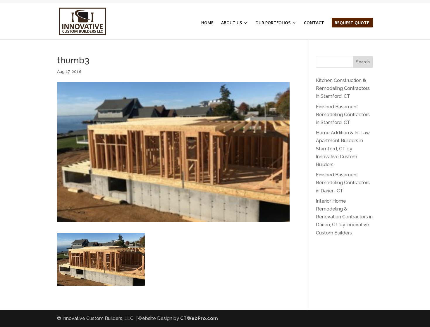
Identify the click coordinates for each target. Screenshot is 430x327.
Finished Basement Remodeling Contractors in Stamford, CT (343, 114)
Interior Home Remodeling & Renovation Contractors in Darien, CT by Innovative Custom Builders (344, 217)
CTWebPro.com (199, 318)
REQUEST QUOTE (352, 23)
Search (363, 62)
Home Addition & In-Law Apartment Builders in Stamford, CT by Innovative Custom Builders (343, 148)
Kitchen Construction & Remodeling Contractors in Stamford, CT (343, 88)
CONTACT (314, 23)
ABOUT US (231, 23)
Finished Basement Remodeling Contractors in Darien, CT (343, 182)
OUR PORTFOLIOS (272, 23)
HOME (207, 23)
